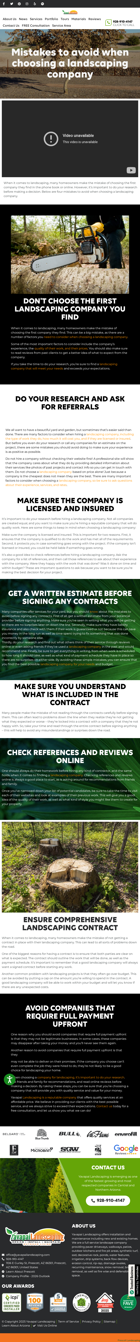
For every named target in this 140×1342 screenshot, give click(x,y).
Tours (65, 19)
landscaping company (55, 472)
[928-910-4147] (108, 23)
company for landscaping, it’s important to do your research (80, 1077)
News (23, 19)
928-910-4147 (122, 22)
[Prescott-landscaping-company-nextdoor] (42, 4)
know (94, 611)
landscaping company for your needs (67, 664)
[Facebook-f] (4, 4)
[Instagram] (27, 4)
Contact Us (11, 26)
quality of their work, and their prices (61, 348)
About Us (9, 19)
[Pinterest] (19, 4)
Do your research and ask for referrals (70, 403)
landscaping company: (119, 527)
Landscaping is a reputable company (49, 1097)
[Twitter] (11, 4)
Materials (78, 19)
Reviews (94, 19)
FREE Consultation (36, 26)
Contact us (104, 1106)
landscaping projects (64, 974)
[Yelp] (35, 4)
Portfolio (51, 19)
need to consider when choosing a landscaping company (85, 337)
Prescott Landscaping (129, 1340)
